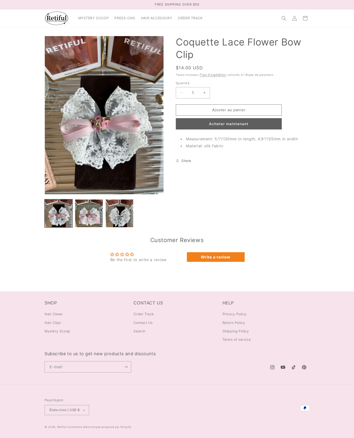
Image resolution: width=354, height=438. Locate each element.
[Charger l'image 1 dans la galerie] (58, 213)
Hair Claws (54, 314)
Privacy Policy (235, 314)
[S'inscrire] (125, 367)
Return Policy (234, 322)
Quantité (183, 83)
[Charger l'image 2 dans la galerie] (89, 213)
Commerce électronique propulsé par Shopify (99, 427)
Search (139, 331)
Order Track (143, 314)
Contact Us (142, 322)
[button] (284, 18)
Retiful (61, 427)
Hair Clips (53, 322)
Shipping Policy (236, 331)
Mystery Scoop (57, 331)
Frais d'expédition (213, 75)
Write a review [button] (215, 257)
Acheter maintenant (229, 124)
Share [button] (186, 161)
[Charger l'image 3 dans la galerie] (119, 213)
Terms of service (237, 339)
